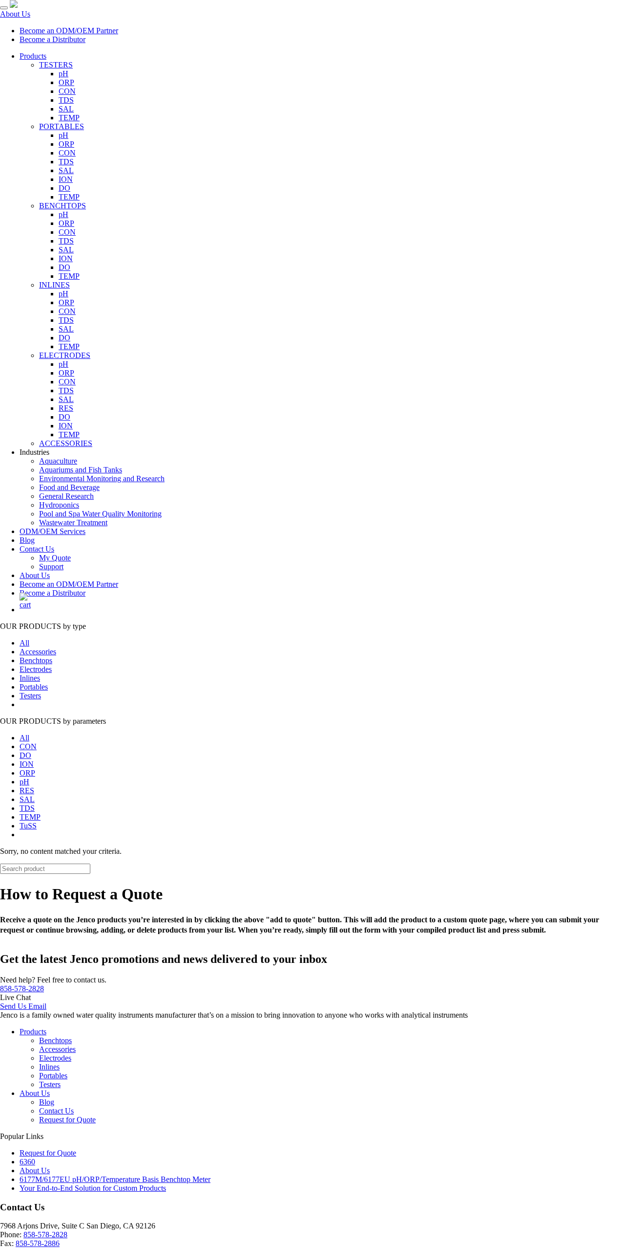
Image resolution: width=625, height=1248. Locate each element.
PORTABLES (61, 126)
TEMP (69, 117)
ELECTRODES (64, 355)
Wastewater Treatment (73, 522)
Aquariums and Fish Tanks (80, 470)
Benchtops (36, 660)
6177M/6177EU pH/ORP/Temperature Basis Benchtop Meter (115, 1179)
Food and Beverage (69, 487)
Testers (30, 695)
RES (66, 408)
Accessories (38, 651)
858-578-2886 (38, 1243)
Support (51, 566)
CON (67, 91)
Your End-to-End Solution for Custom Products (93, 1188)
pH (63, 73)
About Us (15, 14)
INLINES (54, 285)
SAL (66, 109)
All (24, 643)
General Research (66, 496)
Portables (34, 687)
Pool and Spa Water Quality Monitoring (100, 514)
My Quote (55, 558)
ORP (66, 82)
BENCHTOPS (62, 205)
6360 (27, 1162)
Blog (27, 540)
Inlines (30, 678)
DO (64, 188)
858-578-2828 (22, 988)
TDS (66, 100)
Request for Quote (67, 1119)
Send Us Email (23, 1006)
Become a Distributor (52, 39)
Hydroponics (59, 505)
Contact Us (37, 549)
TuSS (28, 826)
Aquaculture (58, 461)
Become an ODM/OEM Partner (69, 30)
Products (33, 56)
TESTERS (56, 65)
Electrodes (36, 669)
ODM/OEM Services (52, 531)
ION (66, 179)
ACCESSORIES (65, 443)
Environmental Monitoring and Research (102, 478)
